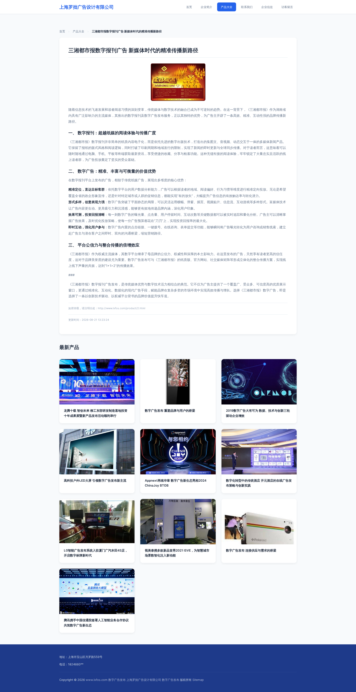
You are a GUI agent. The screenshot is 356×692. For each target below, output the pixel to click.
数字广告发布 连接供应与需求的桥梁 (251, 550)
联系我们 (247, 7)
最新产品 (69, 347)
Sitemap (198, 679)
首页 (189, 7)
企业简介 (206, 7)
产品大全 (226, 7)
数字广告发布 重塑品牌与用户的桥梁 (170, 411)
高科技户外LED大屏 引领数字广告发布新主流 (95, 480)
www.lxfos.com (97, 679)
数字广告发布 (117, 679)
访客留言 (287, 7)
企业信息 (267, 7)
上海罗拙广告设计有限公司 (86, 7)
